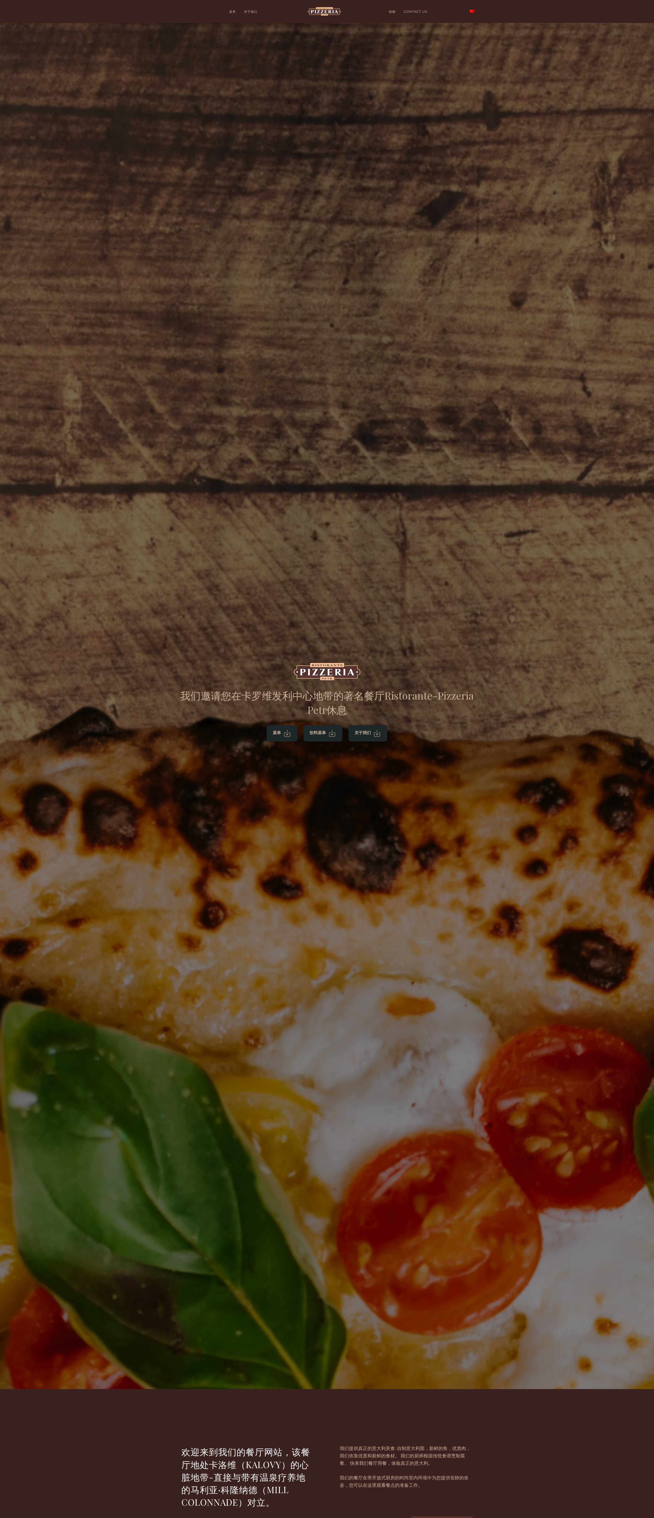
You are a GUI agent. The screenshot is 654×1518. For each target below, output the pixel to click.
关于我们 (250, 12)
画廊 (392, 12)
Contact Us (415, 12)
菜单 (232, 12)
